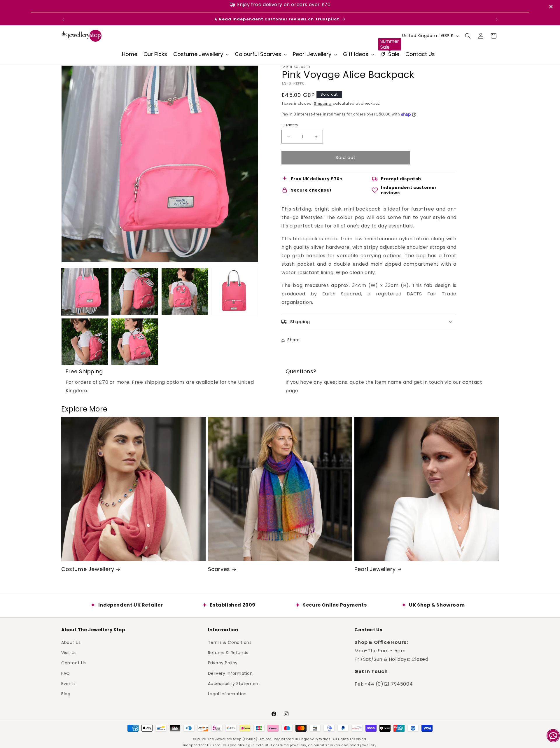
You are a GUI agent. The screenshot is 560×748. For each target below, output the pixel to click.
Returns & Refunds (228, 653)
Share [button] (293, 340)
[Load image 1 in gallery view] (84, 291)
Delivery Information (230, 673)
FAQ (65, 673)
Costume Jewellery (87, 569)
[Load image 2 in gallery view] (134, 291)
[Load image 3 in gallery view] (184, 291)
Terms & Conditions (230, 642)
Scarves (219, 569)
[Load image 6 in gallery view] (134, 341)
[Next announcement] (496, 19)
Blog (65, 694)
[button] (467, 35)
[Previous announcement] (63, 19)
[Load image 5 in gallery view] (84, 341)
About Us (71, 642)
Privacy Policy (223, 663)
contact (472, 382)
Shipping (323, 103)
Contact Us (73, 663)
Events (68, 683)
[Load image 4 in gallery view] (234, 291)
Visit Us (69, 653)
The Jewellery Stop (225, 739)
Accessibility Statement (234, 683)
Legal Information (227, 694)
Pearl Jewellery (375, 569)
